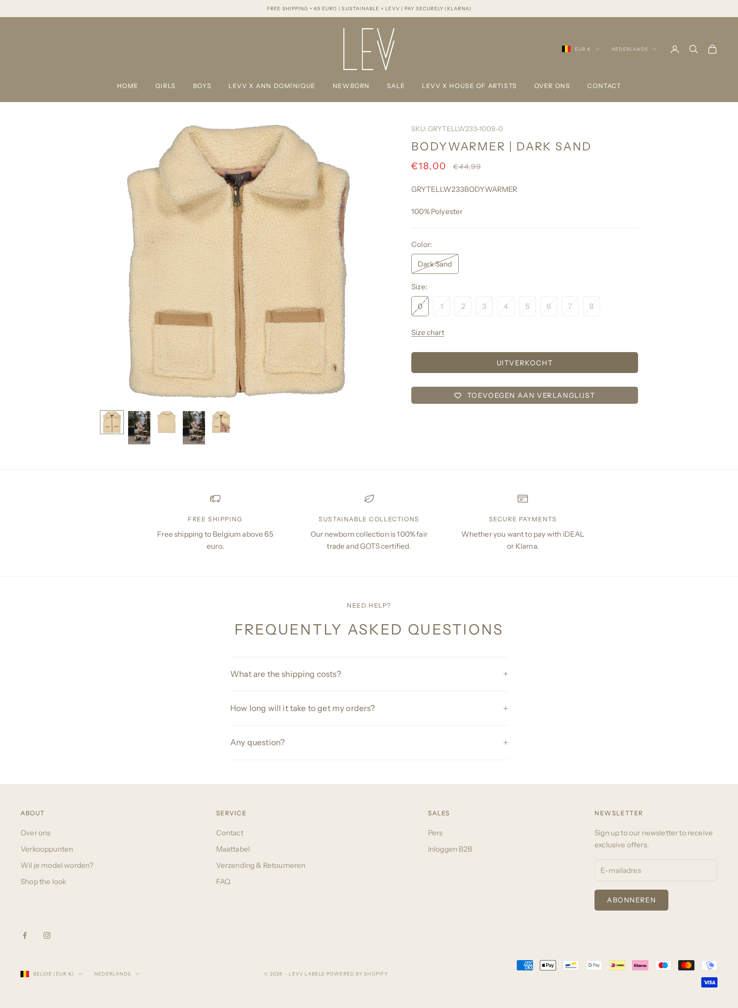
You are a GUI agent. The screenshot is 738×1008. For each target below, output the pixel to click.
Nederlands (630, 49)
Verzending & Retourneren (261, 865)
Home (127, 86)
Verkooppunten (46, 849)
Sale (396, 86)
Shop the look (43, 881)
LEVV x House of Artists (469, 86)
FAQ (223, 881)
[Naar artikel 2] (139, 427)
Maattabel (233, 849)
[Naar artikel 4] (194, 427)
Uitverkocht (525, 363)
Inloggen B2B (450, 849)
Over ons (552, 86)
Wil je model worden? (57, 865)
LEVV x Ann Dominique (272, 86)
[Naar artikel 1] (112, 422)
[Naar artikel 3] (167, 422)
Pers (435, 833)
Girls (165, 86)
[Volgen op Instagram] (47, 935)
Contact (604, 86)
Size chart (427, 332)
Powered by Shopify (357, 974)
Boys (202, 86)
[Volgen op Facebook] (24, 935)
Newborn (351, 86)
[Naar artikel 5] (221, 422)
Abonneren (631, 900)
